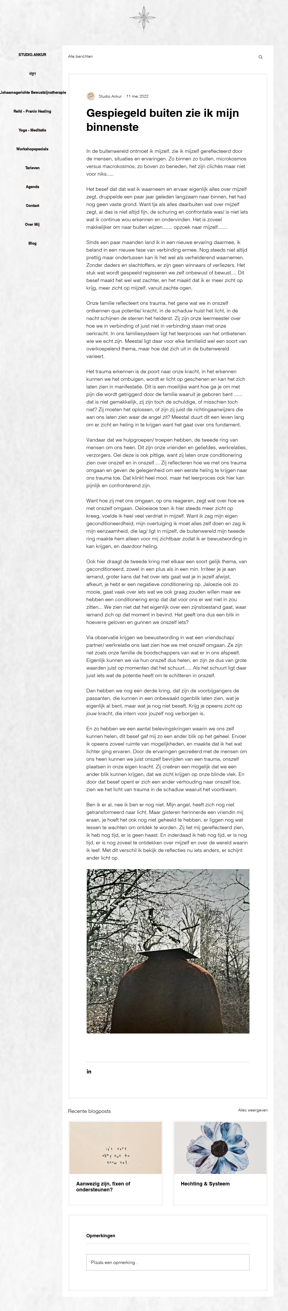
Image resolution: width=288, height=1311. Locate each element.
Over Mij (32, 224)
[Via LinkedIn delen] (89, 1071)
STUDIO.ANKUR (32, 54)
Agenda (32, 186)
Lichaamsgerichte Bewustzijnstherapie (32, 92)
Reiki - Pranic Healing (32, 111)
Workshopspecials (32, 149)
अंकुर (32, 73)
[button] (260, 56)
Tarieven (32, 167)
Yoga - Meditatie (32, 130)
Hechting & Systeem (205, 1184)
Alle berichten (80, 56)
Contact (32, 205)
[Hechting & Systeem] (220, 1148)
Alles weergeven (253, 1110)
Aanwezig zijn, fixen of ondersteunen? (103, 1187)
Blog (32, 243)
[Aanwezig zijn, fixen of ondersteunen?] (115, 1148)
